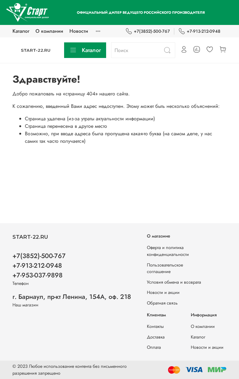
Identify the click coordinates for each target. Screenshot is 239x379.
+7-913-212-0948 (203, 31)
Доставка (156, 337)
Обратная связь (162, 303)
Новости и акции (163, 292)
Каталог (20, 31)
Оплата (154, 347)
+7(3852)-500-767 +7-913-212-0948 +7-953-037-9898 (39, 265)
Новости (78, 31)
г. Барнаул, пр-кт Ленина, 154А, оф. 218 (71, 296)
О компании (49, 31)
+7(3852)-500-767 (152, 31)
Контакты (155, 326)
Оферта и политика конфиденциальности (168, 250)
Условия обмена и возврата (174, 282)
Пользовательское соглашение (165, 268)
